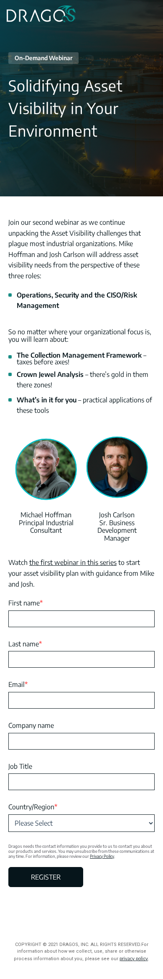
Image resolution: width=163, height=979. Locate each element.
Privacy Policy (102, 856)
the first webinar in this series (73, 562)
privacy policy (134, 958)
